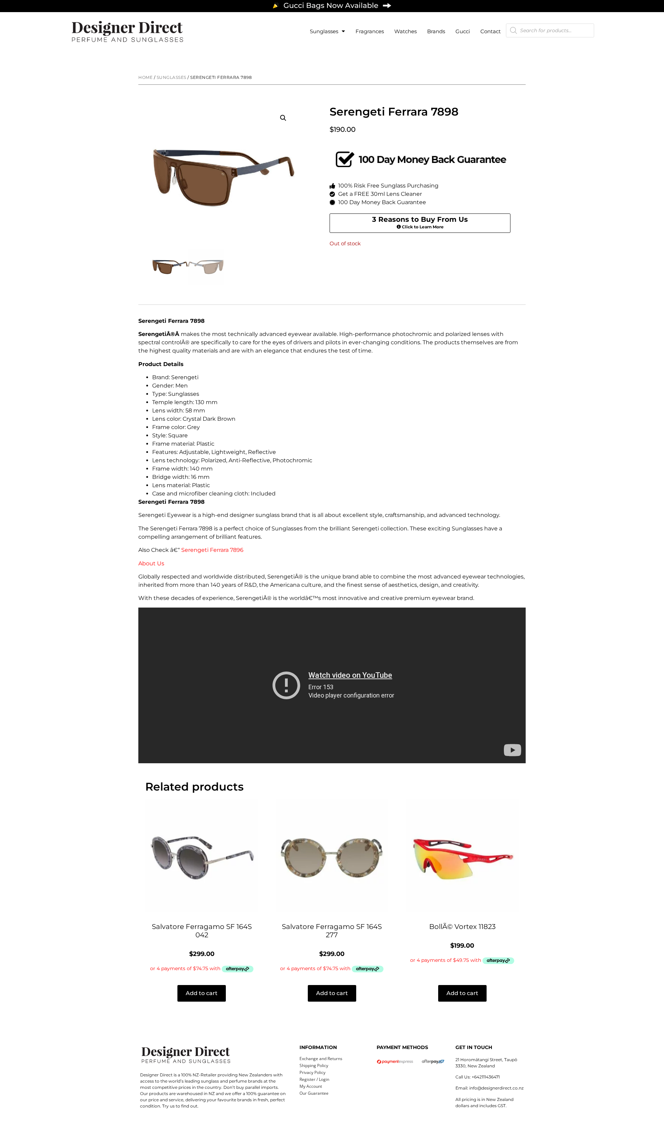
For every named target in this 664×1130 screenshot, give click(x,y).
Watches (405, 31)
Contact (490, 31)
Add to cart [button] (202, 993)
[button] (283, 118)
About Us (151, 563)
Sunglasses (324, 31)
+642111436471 (486, 1076)
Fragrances (370, 31)
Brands (436, 31)
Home (145, 77)
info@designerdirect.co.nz (496, 1088)
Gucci (462, 31)
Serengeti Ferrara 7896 (212, 550)
